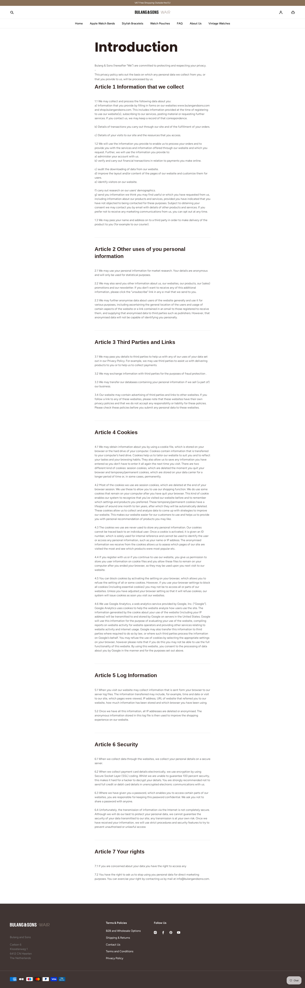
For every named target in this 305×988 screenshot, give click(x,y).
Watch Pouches (160, 23)
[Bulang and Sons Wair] (152, 12)
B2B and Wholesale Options (123, 930)
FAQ (180, 23)
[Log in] (281, 12)
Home (79, 23)
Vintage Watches (219, 23)
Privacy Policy (114, 958)
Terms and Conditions (119, 951)
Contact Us (113, 944)
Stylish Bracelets (132, 23)
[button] (12, 12)
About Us (195, 23)
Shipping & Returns (118, 937)
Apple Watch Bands (102, 23)
